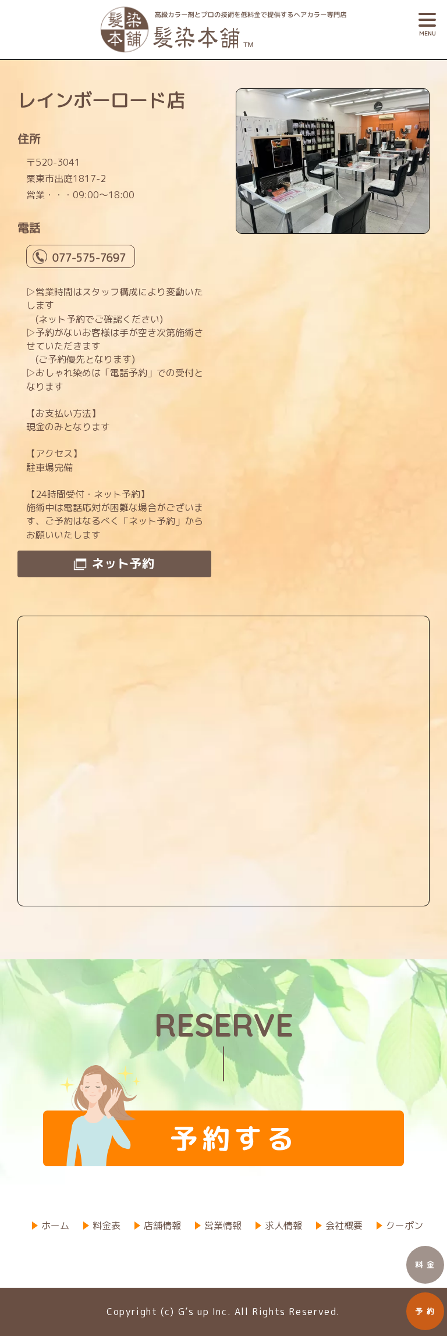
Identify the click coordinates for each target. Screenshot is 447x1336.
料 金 (425, 1264)
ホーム (55, 1225)
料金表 (106, 1225)
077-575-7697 (89, 258)
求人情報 (283, 1225)
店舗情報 (162, 1225)
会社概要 (344, 1225)
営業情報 (223, 1225)
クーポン (404, 1225)
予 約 (425, 1311)
